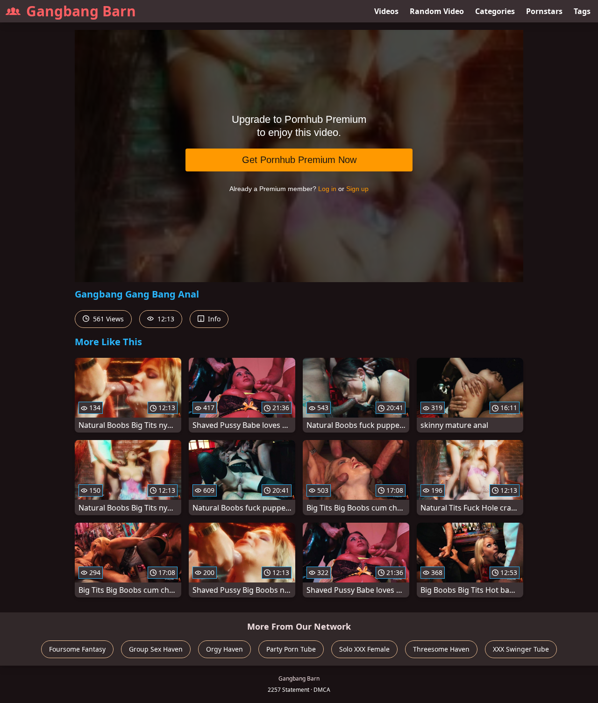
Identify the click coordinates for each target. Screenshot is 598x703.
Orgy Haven (224, 649)
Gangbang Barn (81, 11)
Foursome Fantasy (77, 649)
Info (213, 318)
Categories (495, 11)
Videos (386, 11)
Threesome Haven (441, 649)
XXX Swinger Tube (521, 649)
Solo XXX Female (364, 649)
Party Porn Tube (291, 649)
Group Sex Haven (156, 649)
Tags (582, 11)
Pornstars (544, 11)
